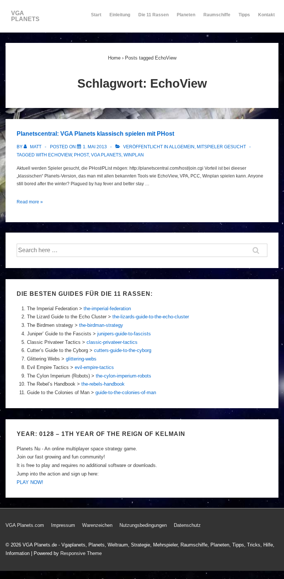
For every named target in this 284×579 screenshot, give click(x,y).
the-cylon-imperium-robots (123, 376)
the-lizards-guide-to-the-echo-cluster (150, 316)
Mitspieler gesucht (221, 146)
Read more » (30, 201)
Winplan (134, 155)
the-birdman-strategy (101, 325)
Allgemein (182, 146)
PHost (81, 155)
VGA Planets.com (25, 525)
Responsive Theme (81, 553)
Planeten (186, 14)
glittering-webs (81, 359)
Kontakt (266, 14)
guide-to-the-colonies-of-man (125, 392)
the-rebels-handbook (103, 384)
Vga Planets (106, 155)
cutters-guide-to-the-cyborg (122, 350)
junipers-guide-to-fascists (124, 333)
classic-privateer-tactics (112, 342)
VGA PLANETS (25, 16)
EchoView (60, 155)
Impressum (63, 525)
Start (96, 14)
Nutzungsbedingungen (143, 525)
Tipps (244, 14)
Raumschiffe (216, 14)
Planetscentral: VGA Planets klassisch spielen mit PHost (95, 134)
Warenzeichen (97, 525)
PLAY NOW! (30, 482)
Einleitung (119, 14)
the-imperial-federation (107, 308)
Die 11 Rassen (153, 14)
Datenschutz (187, 525)
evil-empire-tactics (94, 367)
